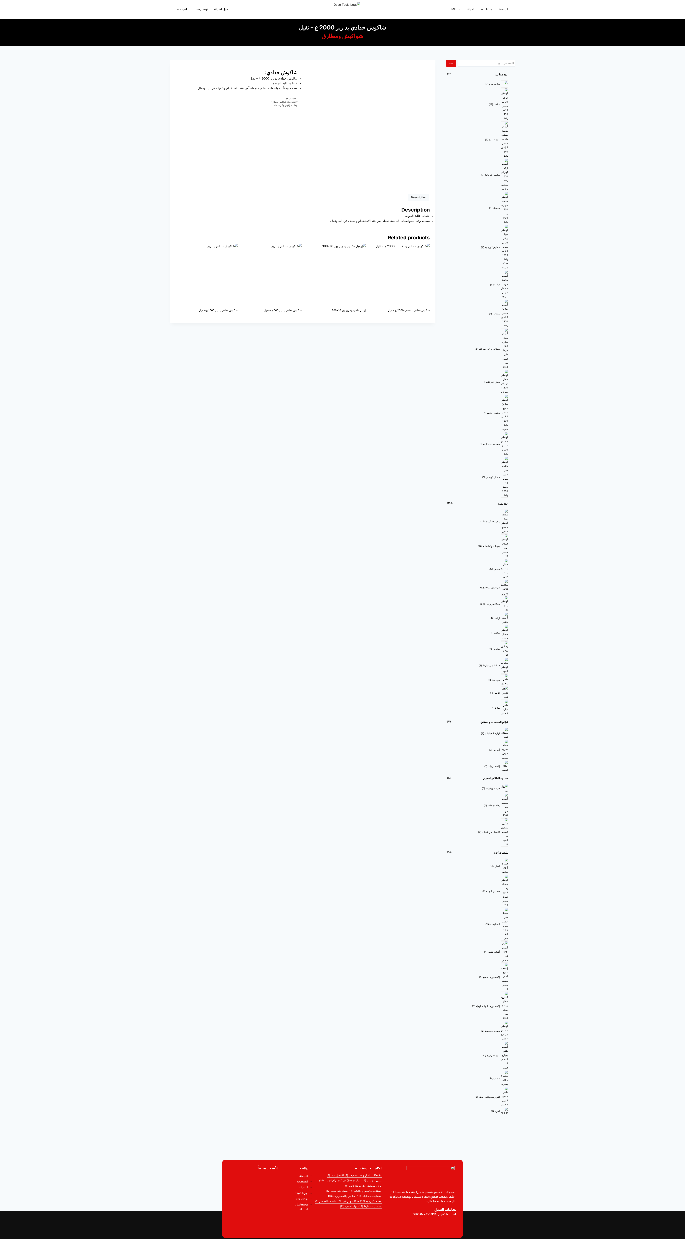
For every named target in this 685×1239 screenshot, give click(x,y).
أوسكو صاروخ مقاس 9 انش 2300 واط (254, 1217)
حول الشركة (221, 9)
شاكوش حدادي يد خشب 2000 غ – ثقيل (409, 310)
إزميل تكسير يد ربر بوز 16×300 (349, 310)
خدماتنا (470, 9)
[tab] (419, 197)
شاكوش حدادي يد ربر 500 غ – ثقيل (283, 310)
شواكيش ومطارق (342, 35)
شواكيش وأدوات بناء (283, 105)
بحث (451, 63)
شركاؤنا (455, 9)
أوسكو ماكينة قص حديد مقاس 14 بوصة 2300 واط (253, 1208)
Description (419, 197)
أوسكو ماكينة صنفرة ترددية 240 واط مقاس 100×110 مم (254, 1187)
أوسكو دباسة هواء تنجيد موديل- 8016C (254, 1198)
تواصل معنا (201, 9)
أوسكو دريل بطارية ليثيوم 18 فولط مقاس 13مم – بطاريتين (254, 1178)
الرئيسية (503, 9)
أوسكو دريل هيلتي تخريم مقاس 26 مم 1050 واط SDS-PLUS (254, 1226)
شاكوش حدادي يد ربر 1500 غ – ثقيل (218, 310)
